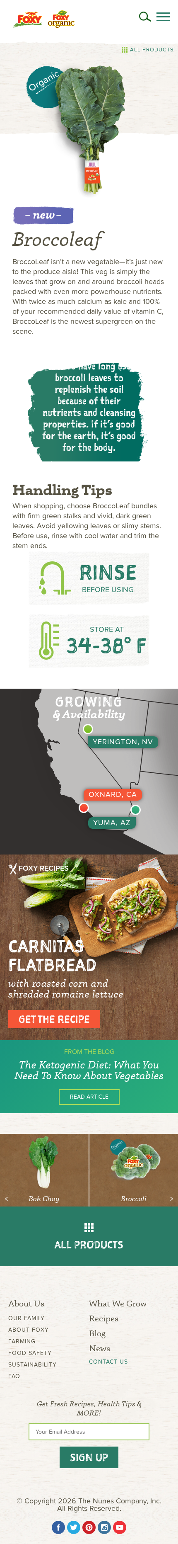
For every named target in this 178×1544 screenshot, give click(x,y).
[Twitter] (73, 1527)
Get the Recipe (54, 1019)
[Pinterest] (89, 1527)
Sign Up (89, 1457)
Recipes (103, 1318)
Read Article (89, 1096)
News (99, 1348)
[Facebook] (58, 1527)
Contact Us (108, 1362)
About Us (26, 1303)
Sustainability (32, 1364)
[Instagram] (104, 1527)
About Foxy (28, 1329)
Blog (97, 1333)
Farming (22, 1341)
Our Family (26, 1318)
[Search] (145, 17)
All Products (152, 50)
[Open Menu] (163, 16)
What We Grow (118, 1303)
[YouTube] (119, 1527)
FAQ (14, 1376)
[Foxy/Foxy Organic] (43, 19)
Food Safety (30, 1353)
